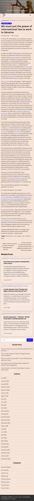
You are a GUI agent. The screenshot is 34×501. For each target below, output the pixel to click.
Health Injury (4, 476)
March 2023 (4, 441)
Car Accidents (5, 470)
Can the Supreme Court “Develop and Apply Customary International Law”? (15, 290)
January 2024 (4, 414)
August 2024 (4, 396)
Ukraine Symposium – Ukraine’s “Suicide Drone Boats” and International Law (16, 318)
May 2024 (3, 405)
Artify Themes (12, 499)
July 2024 (3, 399)
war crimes (29, 67)
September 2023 (5, 423)
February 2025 (5, 381)
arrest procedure (15, 57)
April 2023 (4, 438)
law (16, 236)
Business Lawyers (6, 467)
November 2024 (5, 390)
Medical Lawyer (5, 482)
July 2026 (3, 378)
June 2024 (4, 402)
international (9, 236)
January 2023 (4, 447)
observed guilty (10, 76)
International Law (6, 23)
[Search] (30, 15)
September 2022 (5, 459)
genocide (16, 133)
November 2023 (5, 420)
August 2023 (4, 426)
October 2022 (5, 456)
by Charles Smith (5, 35)
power (19, 236)
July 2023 (3, 429)
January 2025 (4, 384)
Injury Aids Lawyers (17, 7)
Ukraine (28, 236)
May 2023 (3, 435)
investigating (16, 203)
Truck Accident (5, 488)
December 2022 (5, 450)
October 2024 (4, 393)
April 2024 (4, 408)
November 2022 (5, 453)
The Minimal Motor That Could (18, 178)
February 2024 (5, 411)
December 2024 (5, 387)
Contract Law (4, 473)
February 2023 (5, 444)
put (24, 236)
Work (2, 238)
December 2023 (5, 417)
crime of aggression (7, 197)
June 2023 (4, 432)
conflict (5, 81)
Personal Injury (5, 485)
